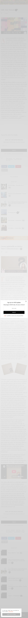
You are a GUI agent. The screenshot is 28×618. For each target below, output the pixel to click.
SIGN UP (14, 312)
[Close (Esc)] (26, 301)
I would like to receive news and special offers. (14, 315)
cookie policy (10, 611)
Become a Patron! (20, 304)
